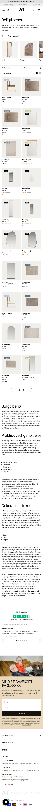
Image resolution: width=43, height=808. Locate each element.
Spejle (5, 535)
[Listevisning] (40, 73)
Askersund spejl (6, 251)
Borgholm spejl (26, 251)
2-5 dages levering (8, 5)
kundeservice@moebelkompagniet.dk (15, 780)
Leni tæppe (25, 98)
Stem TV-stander (7, 97)
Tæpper (5, 540)
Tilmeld (21, 713)
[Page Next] (31, 390)
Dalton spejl (7, 283)
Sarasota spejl (6, 345)
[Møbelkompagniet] (21, 9)
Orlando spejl (26, 129)
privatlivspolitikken (26, 724)
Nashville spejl (26, 160)
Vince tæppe (5, 160)
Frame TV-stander (7, 313)
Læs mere (5, 31)
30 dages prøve (23, 5)
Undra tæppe (26, 283)
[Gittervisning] (37, 73)
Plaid (4, 537)
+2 (8, 381)
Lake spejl (4, 189)
